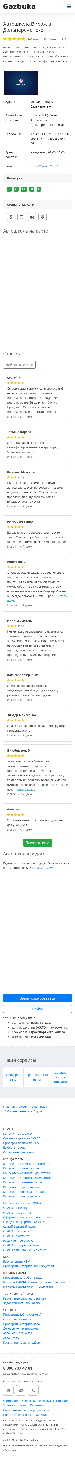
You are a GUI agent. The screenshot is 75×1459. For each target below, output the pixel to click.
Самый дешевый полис (19, 1227)
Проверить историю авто (21, 1324)
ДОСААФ (47, 868)
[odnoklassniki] (42, 217)
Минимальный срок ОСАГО (22, 1203)
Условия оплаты (14, 1405)
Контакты (28, 1401)
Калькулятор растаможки (21, 1187)
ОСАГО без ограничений (21, 1245)
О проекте (10, 1401)
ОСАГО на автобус (16, 1236)
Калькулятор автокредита (21, 1196)
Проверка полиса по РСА (21, 1143)
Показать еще (37, 842)
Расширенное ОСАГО (18, 1241)
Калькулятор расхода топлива (24, 1192)
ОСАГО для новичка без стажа (24, 1250)
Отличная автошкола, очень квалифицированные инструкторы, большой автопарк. (32, 447)
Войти (37, 1008)
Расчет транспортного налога (24, 1298)
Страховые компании (18, 1152)
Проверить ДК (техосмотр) (22, 1314)
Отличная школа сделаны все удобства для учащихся (35, 822)
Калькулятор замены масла (22, 1182)
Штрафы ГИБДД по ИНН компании (28, 1287)
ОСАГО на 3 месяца (17, 1213)
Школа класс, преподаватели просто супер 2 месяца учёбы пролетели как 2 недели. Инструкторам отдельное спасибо (37, 537)
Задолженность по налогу (21, 1303)
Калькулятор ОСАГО (17, 1133)
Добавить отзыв (19, 364)
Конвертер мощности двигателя (26, 1173)
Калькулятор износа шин (21, 1168)
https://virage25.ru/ (44, 166)
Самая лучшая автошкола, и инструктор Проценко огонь (36, 728)
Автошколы (11, 1338)
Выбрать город (14, 1147)
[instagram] (22, 217)
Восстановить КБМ (16, 1261)
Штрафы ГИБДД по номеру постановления (34, 1282)
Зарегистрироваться (37, 998)
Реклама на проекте (53, 1401)
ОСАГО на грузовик (17, 1231)
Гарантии (37, 1405)
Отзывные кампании (18, 1319)
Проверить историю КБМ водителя (28, 1266)
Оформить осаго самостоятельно (27, 1217)
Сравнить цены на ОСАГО (22, 1138)
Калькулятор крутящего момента (27, 1164)
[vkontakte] (32, 217)
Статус (35, 868)
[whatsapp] (11, 217)
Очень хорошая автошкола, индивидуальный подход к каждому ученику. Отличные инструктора (32, 690)
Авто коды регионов (17, 1333)
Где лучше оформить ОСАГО (23, 1222)
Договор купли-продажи (60, 1077)
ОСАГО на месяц (15, 1208)
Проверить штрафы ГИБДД (22, 1277)
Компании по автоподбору (22, 1342)
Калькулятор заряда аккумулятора (27, 1178)
